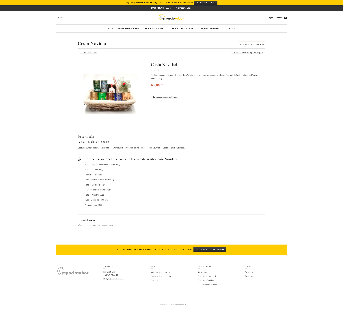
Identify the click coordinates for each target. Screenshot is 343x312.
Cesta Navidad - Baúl (88, 52)
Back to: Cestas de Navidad (252, 44)
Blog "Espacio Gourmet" (209, 28)
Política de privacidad (207, 276)
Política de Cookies (206, 280)
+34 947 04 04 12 (110, 275)
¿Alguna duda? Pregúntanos (166, 97)
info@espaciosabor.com (113, 278)
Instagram (249, 276)
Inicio (110, 28)
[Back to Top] (336, 290)
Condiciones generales (207, 284)
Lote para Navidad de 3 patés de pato (247, 52)
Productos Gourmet (154, 28)
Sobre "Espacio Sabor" (128, 28)
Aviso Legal (203, 272)
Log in (270, 17)
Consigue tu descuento (205, 2)
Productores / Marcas (182, 28)
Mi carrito (281, 18)
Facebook (249, 272)
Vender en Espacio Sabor (161, 276)
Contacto (231, 28)
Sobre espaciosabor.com (161, 272)
